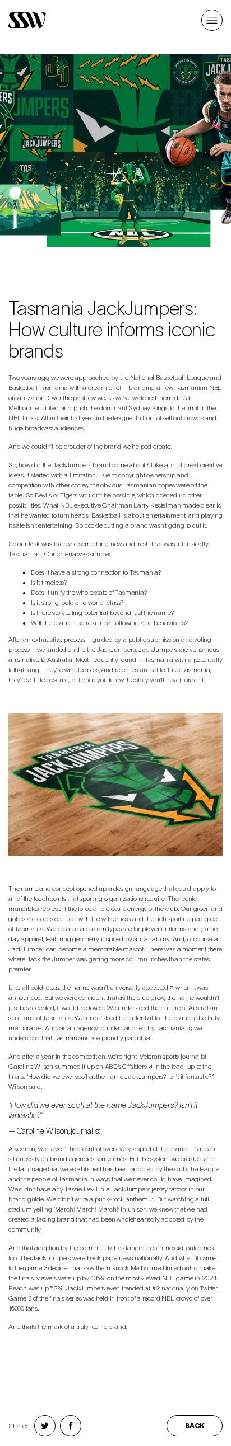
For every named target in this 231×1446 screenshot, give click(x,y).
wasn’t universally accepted (129, 987)
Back (194, 1425)
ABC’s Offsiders (126, 1066)
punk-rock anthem (121, 1199)
